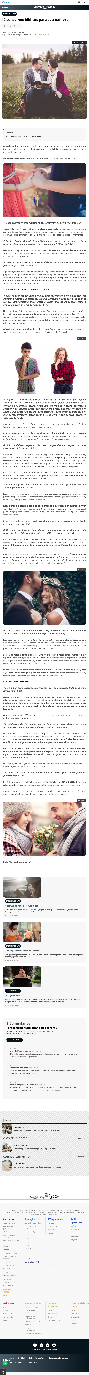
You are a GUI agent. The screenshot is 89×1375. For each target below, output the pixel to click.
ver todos (81, 1120)
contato (5, 1246)
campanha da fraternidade (30, 1227)
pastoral (5, 1282)
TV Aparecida (55, 1219)
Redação (30, 1219)
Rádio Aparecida (76, 1221)
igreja (27, 1238)
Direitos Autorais (16, 1362)
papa (27, 1255)
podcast (74, 1233)
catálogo (74, 1324)
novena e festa (9, 1275)
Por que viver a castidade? (17, 681)
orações (28, 1252)
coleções (74, 1314)
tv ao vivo (51, 1230)
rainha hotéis (7, 1286)
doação (5, 1249)
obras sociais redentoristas (30, 1329)
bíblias (50, 1310)
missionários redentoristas (30, 1317)
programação (53, 1226)
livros (50, 1317)
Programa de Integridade (58, 1358)
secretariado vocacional (34, 1334)
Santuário (8, 1219)
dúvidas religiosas (32, 1232)
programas (75, 1239)
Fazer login (14, 1040)
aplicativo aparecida (33, 1223)
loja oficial (6, 1269)
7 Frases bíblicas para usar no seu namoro (25, 137)
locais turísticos (8, 1265)
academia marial (8, 1223)
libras (27, 1245)
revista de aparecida (7, 1290)
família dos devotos (9, 1253)
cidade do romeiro (9, 1232)
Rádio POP (8, 1303)
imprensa (6, 1262)
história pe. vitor (31, 1307)
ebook (73, 1320)
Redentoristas (33, 1303)
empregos (6, 1307)
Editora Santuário (53, 1305)
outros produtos (54, 1320)
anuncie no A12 (32, 1262)
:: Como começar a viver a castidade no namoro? (27, 289)
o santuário (6, 1279)
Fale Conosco (32, 1362)
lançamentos (76, 1317)
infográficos (29, 1242)
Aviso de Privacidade (17, 1358)
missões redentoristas (33, 1321)
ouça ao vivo (75, 1229)
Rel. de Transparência (37, 1358)
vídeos (4, 1295)
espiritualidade (31, 1235)
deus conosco (53, 1314)
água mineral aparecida (7, 1227)
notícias (5, 1272)
